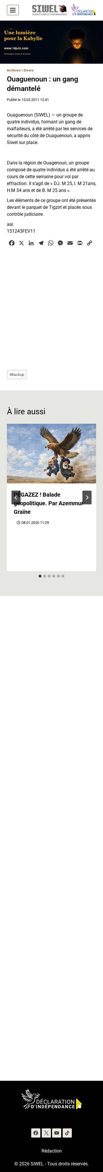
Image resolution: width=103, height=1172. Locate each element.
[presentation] (51, 453)
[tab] (40, 576)
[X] (46, 1133)
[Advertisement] (51, 307)
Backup (16, 374)
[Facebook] (35, 1133)
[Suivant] (87, 497)
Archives (14, 70)
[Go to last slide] (16, 497)
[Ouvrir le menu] (13, 10)
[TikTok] (67, 1133)
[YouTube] (56, 1133)
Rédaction (51, 1151)
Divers (29, 70)
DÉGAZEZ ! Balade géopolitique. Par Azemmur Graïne (48, 503)
